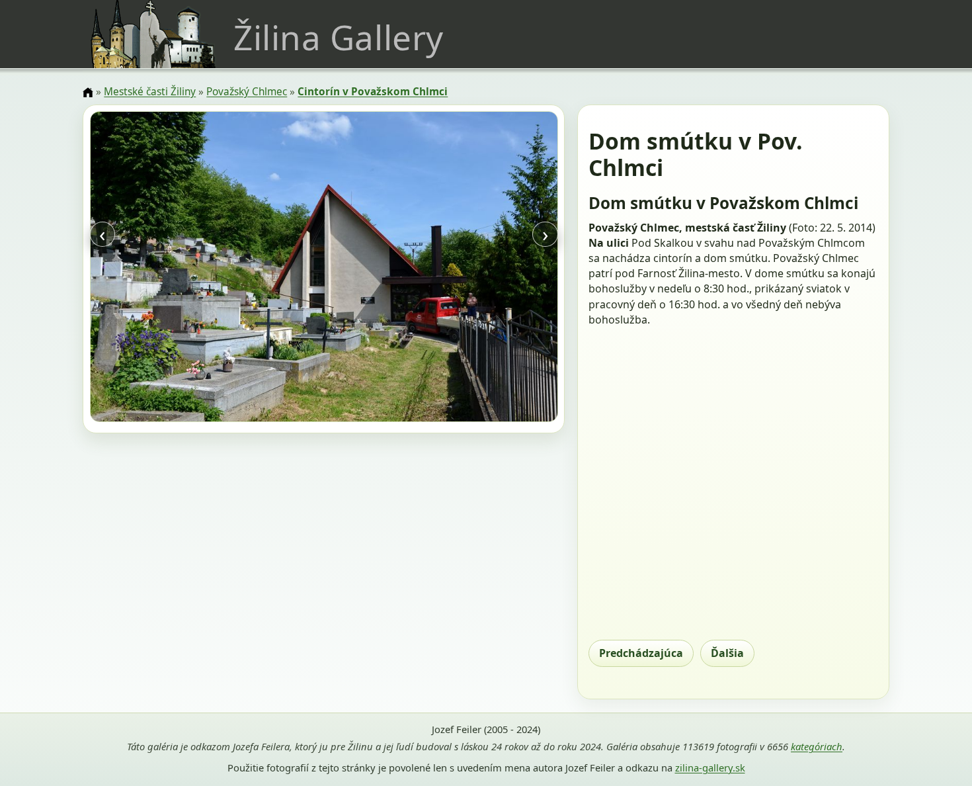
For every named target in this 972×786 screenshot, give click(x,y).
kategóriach (816, 746)
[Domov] (88, 92)
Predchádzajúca (641, 653)
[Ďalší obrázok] (487, 268)
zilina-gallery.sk (710, 767)
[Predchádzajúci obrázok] (160, 268)
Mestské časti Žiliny (150, 92)
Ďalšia (727, 653)
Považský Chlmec (246, 92)
